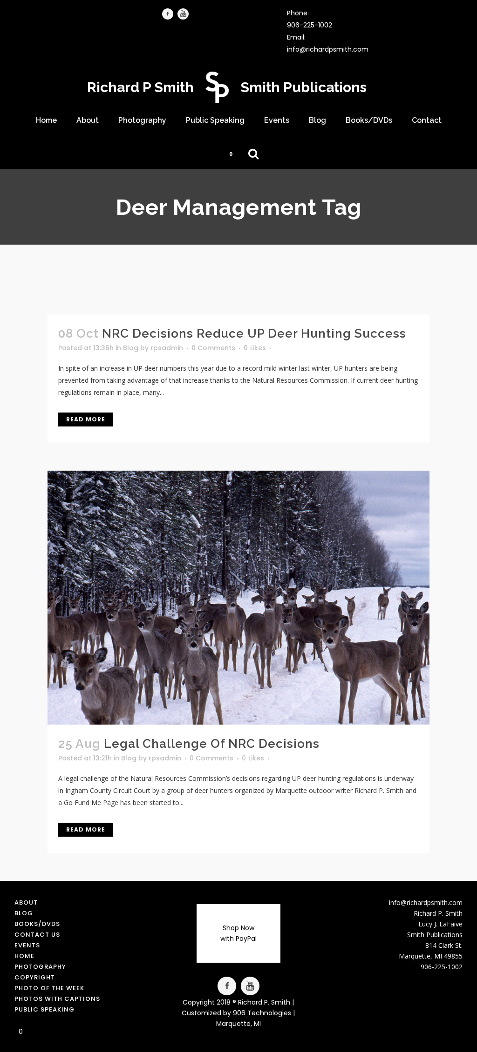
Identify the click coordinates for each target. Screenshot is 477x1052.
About (26, 902)
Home (24, 956)
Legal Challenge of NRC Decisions (212, 744)
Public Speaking (44, 1009)
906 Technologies (262, 1013)
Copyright (34, 977)
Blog (130, 348)
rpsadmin (166, 348)
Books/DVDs (37, 923)
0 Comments (213, 348)
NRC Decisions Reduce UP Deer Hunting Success (254, 333)
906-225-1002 (309, 25)
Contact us (37, 934)
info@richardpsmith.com (327, 49)
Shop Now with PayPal (238, 933)
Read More (85, 419)
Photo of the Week (49, 988)
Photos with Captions (57, 998)
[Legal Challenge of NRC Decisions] (238, 598)
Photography (40, 966)
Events (27, 945)
